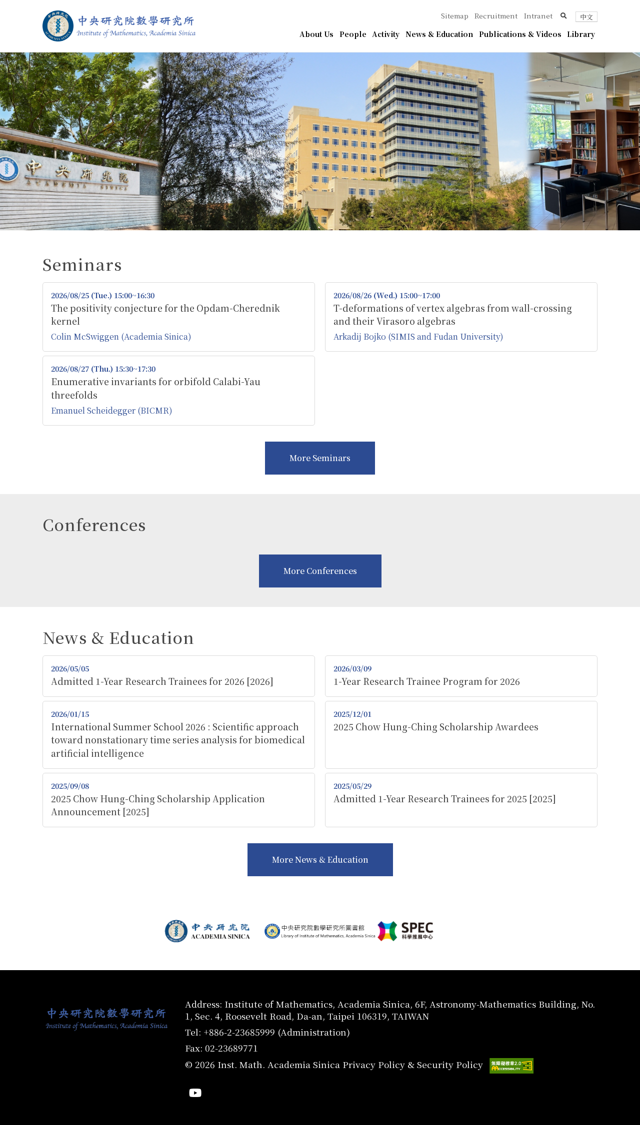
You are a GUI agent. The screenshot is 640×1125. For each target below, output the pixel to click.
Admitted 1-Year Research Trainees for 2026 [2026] (162, 681)
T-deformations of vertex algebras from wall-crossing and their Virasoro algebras (453, 314)
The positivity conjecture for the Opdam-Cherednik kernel (165, 314)
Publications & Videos (520, 34)
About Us (317, 34)
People (353, 34)
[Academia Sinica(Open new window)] (209, 931)
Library (581, 34)
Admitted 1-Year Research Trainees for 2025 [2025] (445, 798)
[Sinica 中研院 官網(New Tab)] (58, 25)
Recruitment (496, 15)
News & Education (439, 34)
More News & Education (320, 859)
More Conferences (320, 570)
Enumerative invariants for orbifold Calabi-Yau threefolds (155, 388)
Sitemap (454, 15)
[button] (563, 15)
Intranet (538, 15)
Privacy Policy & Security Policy (412, 1064)
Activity (386, 34)
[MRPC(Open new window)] (431, 931)
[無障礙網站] (512, 1066)
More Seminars (320, 458)
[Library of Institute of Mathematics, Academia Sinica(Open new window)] (320, 931)
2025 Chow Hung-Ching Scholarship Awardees (436, 726)
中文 (586, 16)
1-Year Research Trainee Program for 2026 (427, 681)
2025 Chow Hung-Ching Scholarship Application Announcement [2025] (158, 805)
